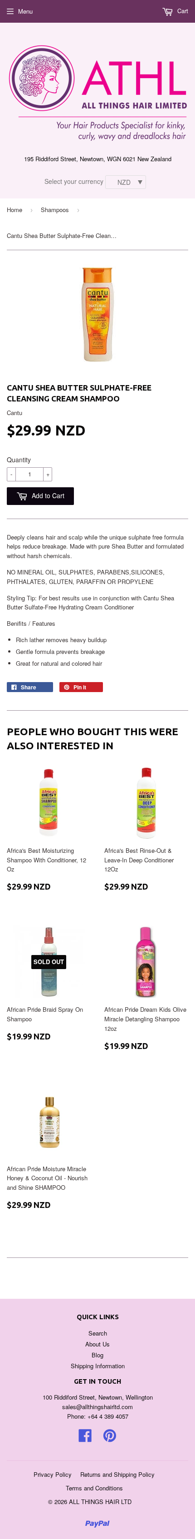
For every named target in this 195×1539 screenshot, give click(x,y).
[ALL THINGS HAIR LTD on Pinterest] (110, 1438)
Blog (97, 1355)
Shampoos (55, 209)
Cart (182, 10)
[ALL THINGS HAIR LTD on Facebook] (85, 1438)
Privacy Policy (53, 1474)
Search (97, 1333)
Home (14, 209)
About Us (97, 1344)
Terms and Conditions (94, 1488)
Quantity (19, 459)
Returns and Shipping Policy (117, 1474)
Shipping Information (98, 1365)
